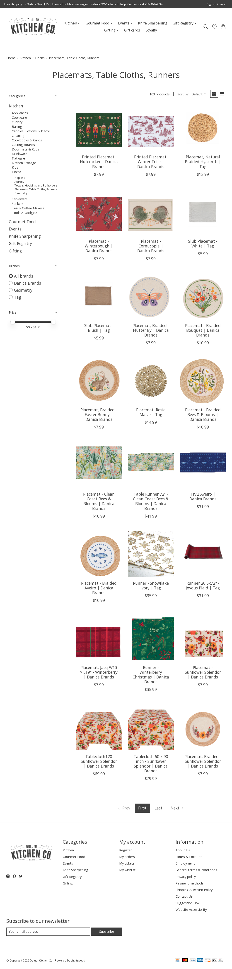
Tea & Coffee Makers (28, 208)
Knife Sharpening (152, 23)
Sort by (182, 94)
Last (158, 808)
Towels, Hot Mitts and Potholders (35, 185)
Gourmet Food (22, 221)
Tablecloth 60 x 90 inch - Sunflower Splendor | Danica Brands (151, 763)
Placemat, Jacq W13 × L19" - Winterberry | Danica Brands (99, 672)
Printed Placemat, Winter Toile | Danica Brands (151, 161)
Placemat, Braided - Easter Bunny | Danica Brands (98, 414)
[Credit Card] (177, 960)
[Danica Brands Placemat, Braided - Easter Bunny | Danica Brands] (99, 381)
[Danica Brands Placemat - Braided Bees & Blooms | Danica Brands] (203, 381)
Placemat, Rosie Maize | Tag (150, 412)
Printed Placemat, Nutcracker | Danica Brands (99, 161)
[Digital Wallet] (217, 960)
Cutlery (17, 122)
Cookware (19, 117)
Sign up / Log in (216, 4)
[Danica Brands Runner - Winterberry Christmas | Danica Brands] (151, 638)
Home (11, 58)
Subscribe (106, 931)
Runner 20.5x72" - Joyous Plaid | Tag (203, 585)
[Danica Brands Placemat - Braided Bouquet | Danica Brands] (203, 297)
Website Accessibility (191, 909)
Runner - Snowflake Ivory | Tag (151, 585)
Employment (185, 863)
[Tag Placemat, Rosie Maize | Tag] (151, 381)
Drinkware (19, 153)
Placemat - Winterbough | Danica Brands (99, 245)
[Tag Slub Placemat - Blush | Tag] (99, 297)
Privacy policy (186, 876)
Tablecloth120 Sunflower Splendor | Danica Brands (99, 761)
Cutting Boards (23, 144)
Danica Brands (27, 283)
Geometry (20, 193)
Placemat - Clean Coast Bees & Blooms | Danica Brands (99, 501)
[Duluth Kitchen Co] (33, 27)
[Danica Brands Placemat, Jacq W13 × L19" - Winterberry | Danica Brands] (99, 638)
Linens (40, 58)
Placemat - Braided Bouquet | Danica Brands (203, 330)
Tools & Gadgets (25, 212)
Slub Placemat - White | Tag (203, 243)
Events (15, 229)
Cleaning (18, 135)
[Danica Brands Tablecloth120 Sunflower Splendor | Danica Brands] (99, 727)
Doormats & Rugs (25, 149)
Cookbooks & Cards (27, 140)
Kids (15, 167)
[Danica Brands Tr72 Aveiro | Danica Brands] (203, 465)
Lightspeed (78, 960)
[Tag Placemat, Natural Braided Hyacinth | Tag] (203, 128)
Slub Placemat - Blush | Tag (99, 328)
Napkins (19, 178)
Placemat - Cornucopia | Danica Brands (150, 245)
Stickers (18, 203)
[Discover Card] (207, 960)
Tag (17, 297)
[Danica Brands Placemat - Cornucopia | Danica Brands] (151, 212)
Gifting (15, 251)
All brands (23, 276)
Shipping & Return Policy (194, 889)
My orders (127, 856)
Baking (17, 126)
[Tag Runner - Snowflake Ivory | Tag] (151, 554)
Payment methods (189, 883)
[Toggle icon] (205, 27)
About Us (183, 850)
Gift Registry (20, 243)
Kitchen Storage (24, 162)
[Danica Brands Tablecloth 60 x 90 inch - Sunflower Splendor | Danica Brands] (151, 727)
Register (125, 850)
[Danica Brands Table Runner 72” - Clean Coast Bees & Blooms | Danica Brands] (151, 465)
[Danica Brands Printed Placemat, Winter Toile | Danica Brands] (151, 128)
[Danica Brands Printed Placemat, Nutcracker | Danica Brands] (99, 128)
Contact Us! (184, 896)
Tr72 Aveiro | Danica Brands (202, 496)
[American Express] (200, 960)
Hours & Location (189, 856)
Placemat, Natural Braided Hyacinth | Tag (203, 161)
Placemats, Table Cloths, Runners (35, 189)
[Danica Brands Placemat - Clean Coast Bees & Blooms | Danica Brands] (99, 465)
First (142, 808)
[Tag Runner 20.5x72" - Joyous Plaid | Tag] (203, 554)
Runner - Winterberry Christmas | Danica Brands (151, 674)
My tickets (127, 863)
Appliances (20, 113)
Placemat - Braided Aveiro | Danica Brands (99, 587)
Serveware (20, 199)
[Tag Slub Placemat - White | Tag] (203, 212)
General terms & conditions (196, 869)
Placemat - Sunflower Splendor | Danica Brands (203, 672)
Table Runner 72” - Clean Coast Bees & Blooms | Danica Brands (151, 501)
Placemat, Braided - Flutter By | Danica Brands (151, 330)
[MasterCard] (185, 960)
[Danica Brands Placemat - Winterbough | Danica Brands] (99, 212)
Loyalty (151, 30)
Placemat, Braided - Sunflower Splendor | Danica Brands (202, 761)
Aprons (19, 182)
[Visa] (193, 960)
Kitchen (25, 58)
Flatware (18, 158)
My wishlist (127, 869)
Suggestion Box (188, 903)
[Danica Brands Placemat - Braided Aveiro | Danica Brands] (99, 554)
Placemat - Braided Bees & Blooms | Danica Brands (203, 414)
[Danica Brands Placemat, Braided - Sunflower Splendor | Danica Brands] (203, 727)
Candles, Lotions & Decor (31, 131)
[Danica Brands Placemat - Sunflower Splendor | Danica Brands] (203, 638)
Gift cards (132, 30)
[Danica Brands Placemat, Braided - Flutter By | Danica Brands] (151, 297)
